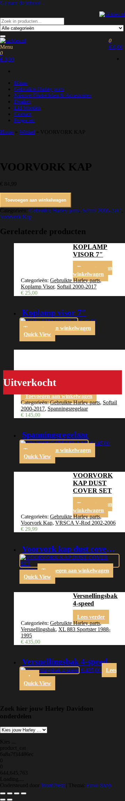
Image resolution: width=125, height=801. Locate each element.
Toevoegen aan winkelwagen (35, 200)
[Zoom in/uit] (3, 793)
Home (20, 83)
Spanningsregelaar (68, 409)
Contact (22, 114)
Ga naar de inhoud (20, 3)
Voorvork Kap (16, 217)
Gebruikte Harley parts (39, 89)
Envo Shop (98, 785)
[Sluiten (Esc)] (23, 793)
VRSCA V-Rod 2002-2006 (85, 523)
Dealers (22, 101)
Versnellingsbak (38, 629)
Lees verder (91, 617)
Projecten (24, 120)
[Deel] (16, 793)
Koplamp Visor (37, 286)
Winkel (27, 132)
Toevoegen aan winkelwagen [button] (92, 271)
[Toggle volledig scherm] (9, 793)
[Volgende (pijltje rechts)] (9, 800)
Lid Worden (27, 108)
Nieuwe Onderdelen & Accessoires (52, 95)
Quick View (37, 334)
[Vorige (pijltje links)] (3, 800)
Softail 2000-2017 (102, 210)
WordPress (53, 785)
